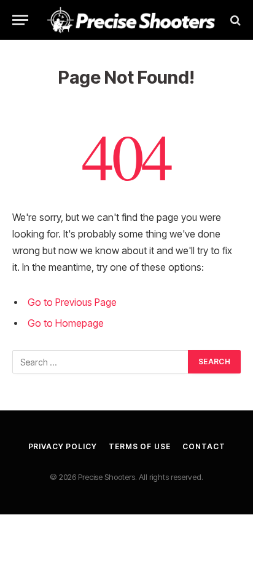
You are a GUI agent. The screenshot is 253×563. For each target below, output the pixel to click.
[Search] (234, 20)
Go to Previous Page (72, 302)
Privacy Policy (62, 446)
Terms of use (139, 446)
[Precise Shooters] (131, 20)
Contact (203, 446)
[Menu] (20, 20)
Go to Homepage (66, 323)
